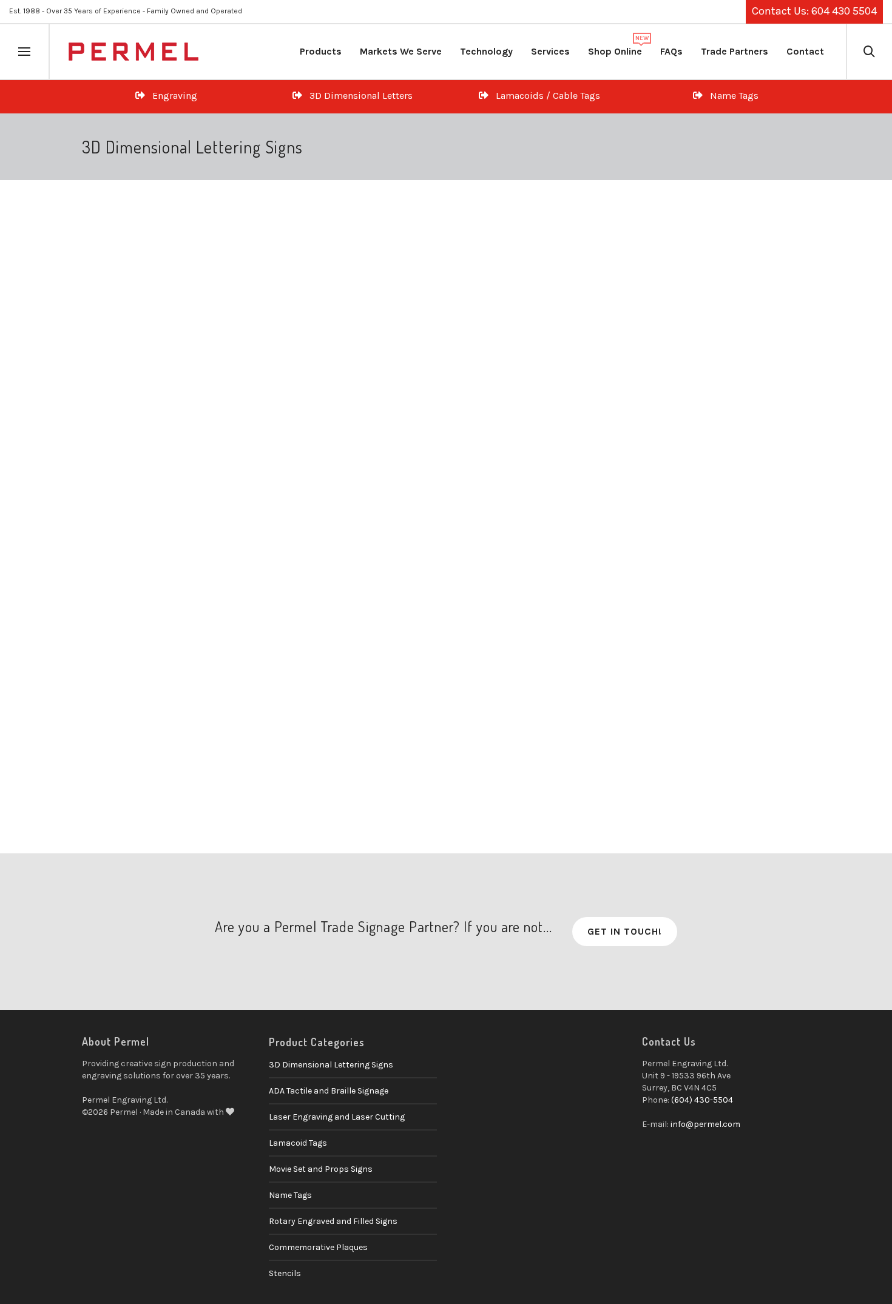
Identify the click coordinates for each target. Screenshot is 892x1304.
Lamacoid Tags (298, 1143)
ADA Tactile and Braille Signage (328, 1091)
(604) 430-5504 (702, 1100)
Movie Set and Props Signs (321, 1169)
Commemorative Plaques (318, 1247)
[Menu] (24, 52)
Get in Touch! (624, 931)
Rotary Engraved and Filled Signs (333, 1221)
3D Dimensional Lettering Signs (155, 674)
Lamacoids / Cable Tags (544, 95)
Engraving (171, 95)
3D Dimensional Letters (357, 95)
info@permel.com (705, 1124)
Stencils (285, 1273)
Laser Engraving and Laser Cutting (337, 1117)
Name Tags (731, 95)
